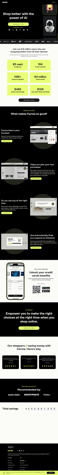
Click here (38, 472)
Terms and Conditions (24, 465)
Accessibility (22, 469)
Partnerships (10, 462)
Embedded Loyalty (11, 465)
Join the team (10, 467)
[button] (10, 362)
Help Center (22, 462)
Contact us (10, 469)
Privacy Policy (22, 467)
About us (9, 460)
